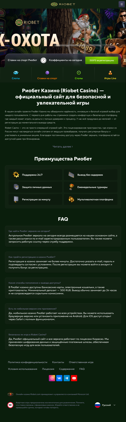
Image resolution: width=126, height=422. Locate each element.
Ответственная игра (81, 362)
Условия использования (22, 368)
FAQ (82, 368)
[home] (63, 4)
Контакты (58, 362)
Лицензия (48, 368)
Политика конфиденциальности (27, 362)
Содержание (67, 368)
